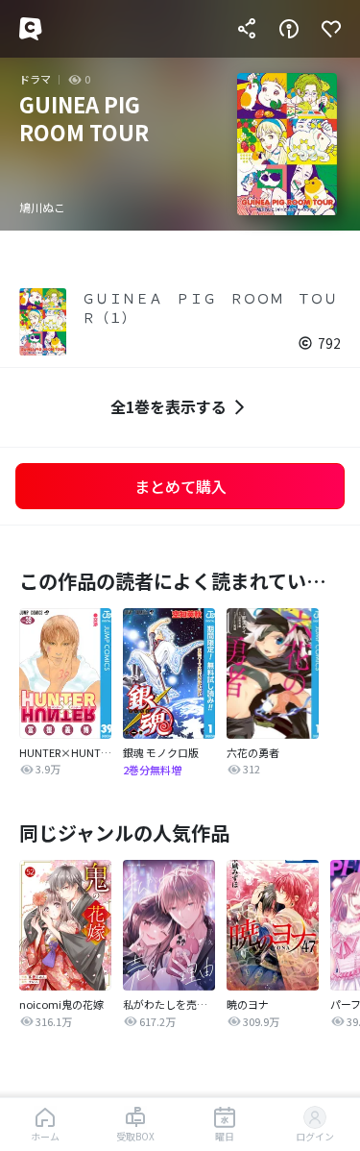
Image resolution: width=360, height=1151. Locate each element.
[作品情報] (289, 28)
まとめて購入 (180, 486)
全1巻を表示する (168, 406)
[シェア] (246, 28)
